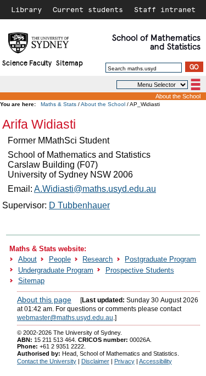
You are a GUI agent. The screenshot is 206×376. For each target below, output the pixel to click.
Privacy (124, 361)
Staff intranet (165, 9)
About (27, 259)
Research (97, 259)
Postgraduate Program (160, 259)
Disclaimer (95, 361)
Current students (88, 9)
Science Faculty (27, 62)
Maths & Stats (58, 104)
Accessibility (155, 361)
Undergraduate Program (55, 270)
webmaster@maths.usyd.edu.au (65, 317)
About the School (178, 96)
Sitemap (69, 62)
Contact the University (46, 361)
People (60, 259)
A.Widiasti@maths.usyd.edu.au (95, 188)
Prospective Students (139, 270)
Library (26, 9)
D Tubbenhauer (79, 205)
